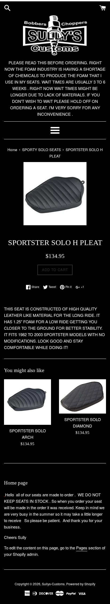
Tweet (52, 287)
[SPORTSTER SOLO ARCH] (27, 402)
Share (35, 287)
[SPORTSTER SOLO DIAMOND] (82, 396)
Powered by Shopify (80, 584)
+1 (82, 287)
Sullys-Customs (53, 584)
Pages (81, 547)
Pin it (68, 287)
